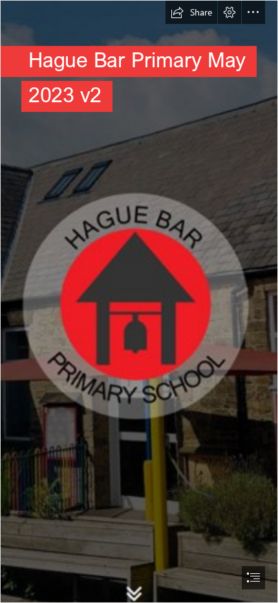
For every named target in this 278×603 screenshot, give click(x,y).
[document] (139, 301)
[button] (191, 12)
